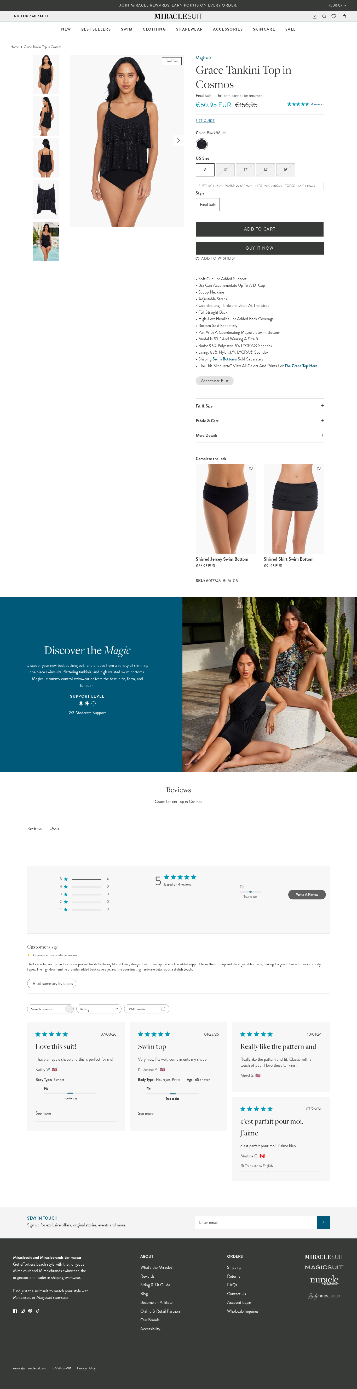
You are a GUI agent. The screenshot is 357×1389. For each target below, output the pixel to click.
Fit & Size (204, 406)
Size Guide (205, 121)
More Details (206, 435)
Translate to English (259, 1165)
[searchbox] (45, 1009)
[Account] (313, 16)
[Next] (178, 140)
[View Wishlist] (334, 16)
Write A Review (307, 894)
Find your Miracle (29, 16)
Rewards (147, 1276)
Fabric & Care (207, 421)
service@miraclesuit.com (30, 1368)
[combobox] (99, 1008)
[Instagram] (23, 1311)
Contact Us (236, 1294)
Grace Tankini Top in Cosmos (42, 47)
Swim (127, 29)
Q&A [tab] (54, 828)
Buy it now (259, 248)
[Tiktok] (38, 1311)
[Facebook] (15, 1311)
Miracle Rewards (150, 5)
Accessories (228, 29)
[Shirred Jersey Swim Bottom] (226, 508)
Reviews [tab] (34, 828)
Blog (144, 1294)
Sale (290, 29)
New (66, 29)
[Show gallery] (127, 141)
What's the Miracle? (156, 1267)
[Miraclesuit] (178, 16)
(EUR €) (335, 5)
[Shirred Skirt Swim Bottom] (294, 508)
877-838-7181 (62, 1368)
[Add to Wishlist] (251, 468)
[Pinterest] (30, 1311)
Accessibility (150, 1329)
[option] (127, 141)
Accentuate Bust (214, 381)
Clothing (154, 29)
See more (43, 1113)
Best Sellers (96, 29)
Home (14, 47)
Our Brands (150, 1320)
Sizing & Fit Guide (155, 1285)
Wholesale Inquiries (242, 1311)
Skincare (264, 29)
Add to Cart (260, 229)
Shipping (234, 1267)
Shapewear (189, 29)
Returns (233, 1276)
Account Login (239, 1302)
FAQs (232, 1285)
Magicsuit (203, 58)
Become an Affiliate (156, 1302)
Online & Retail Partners (160, 1311)
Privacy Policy (86, 1368)
